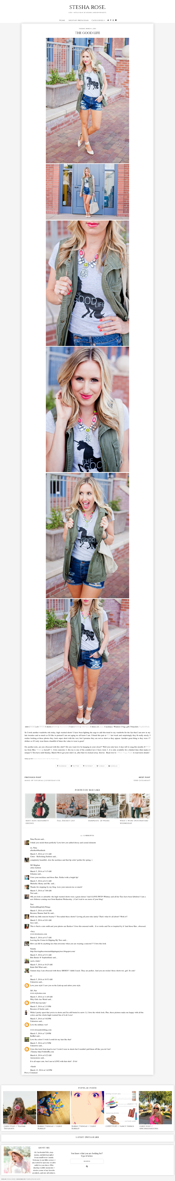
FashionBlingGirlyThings (40, 907)
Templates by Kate (33, 1179)
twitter (76, 766)
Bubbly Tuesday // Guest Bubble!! (50, 1127)
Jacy (32, 922)
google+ (114, 766)
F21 (108, 735)
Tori (31, 893)
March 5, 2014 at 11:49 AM (41, 996)
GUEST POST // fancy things (120, 1126)
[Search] (87, 1166)
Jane (102, 726)
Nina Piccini (35, 839)
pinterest (89, 766)
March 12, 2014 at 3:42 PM (41, 1070)
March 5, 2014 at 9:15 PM (40, 1043)
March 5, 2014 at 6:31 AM (40, 881)
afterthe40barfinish (37, 850)
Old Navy (86, 726)
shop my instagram (79, 20)
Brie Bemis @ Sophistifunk (41, 957)
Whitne (39, 749)
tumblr (101, 766)
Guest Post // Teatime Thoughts (14, 1127)
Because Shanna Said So (40, 758)
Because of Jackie (37, 1009)
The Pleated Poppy (53, 758)
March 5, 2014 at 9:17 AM (40, 937)
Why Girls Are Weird (38, 999)
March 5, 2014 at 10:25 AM (41, 964)
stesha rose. (87, 7)
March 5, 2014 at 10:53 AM (41, 979)
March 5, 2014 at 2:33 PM (40, 1006)
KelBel (33, 1036)
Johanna (33, 873)
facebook (63, 766)
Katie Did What (36, 967)
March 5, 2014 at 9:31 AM (40, 955)
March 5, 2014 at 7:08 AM (40, 890)
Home (62, 20)
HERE (32, 726)
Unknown (34, 982)
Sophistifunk (144, 726)
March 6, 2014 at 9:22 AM (40, 1055)
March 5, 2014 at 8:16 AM (40, 910)
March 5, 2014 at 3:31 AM (40, 854)
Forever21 (64, 726)
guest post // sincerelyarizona (149, 1127)
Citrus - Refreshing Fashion (41, 856)
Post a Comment (31, 1072)
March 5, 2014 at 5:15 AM (40, 871)
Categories (98, 20)
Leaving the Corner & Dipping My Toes (46, 940)
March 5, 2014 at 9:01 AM (40, 920)
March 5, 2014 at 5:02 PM (40, 1018)
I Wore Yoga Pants (125, 752)
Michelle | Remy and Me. (40, 883)
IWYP (41, 726)
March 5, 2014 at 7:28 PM (40, 1033)
